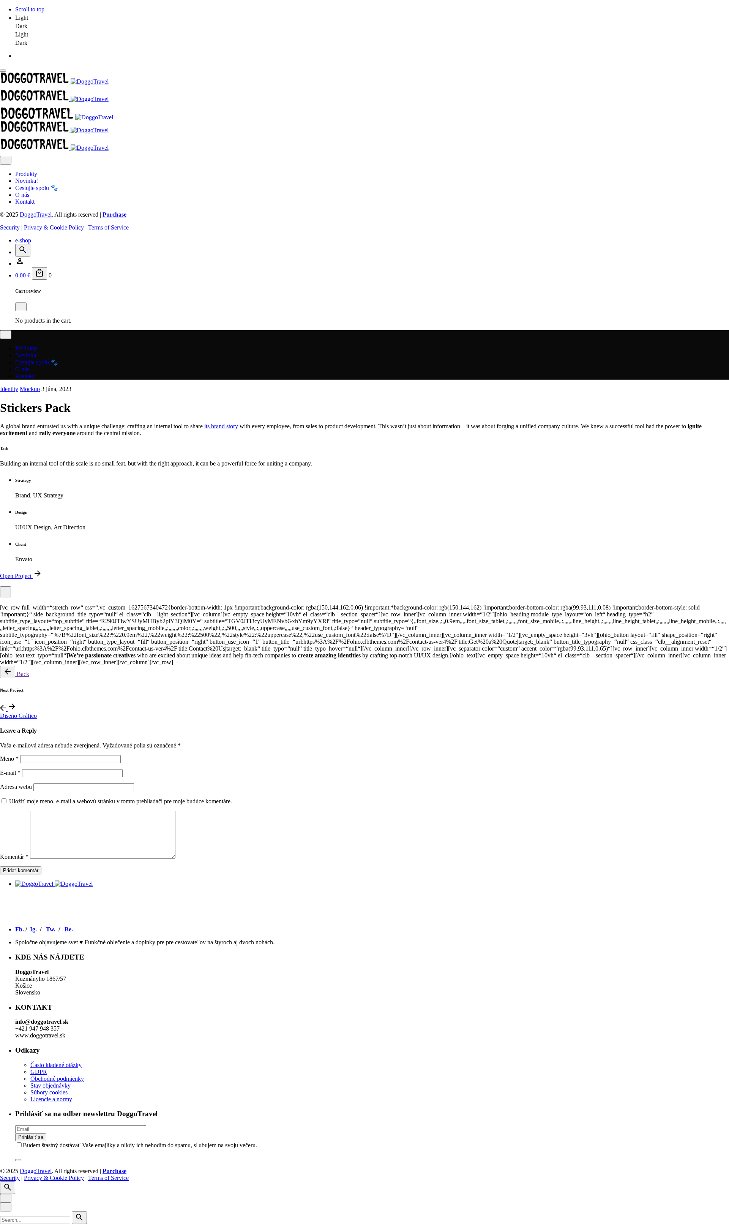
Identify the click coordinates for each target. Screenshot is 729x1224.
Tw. (50, 929)
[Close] (5, 160)
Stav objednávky (50, 1085)
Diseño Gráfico (18, 716)
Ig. (33, 929)
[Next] (12, 709)
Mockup (30, 389)
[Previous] (4, 709)
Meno (9, 758)
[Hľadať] (22, 250)
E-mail (10, 773)
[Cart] (39, 273)
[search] (79, 1217)
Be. (69, 929)
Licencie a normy (51, 1099)
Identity (9, 389)
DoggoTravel (36, 214)
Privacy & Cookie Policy (54, 227)
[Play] (5, 591)
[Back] (7, 672)
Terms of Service (108, 227)
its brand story (221, 426)
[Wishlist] (19, 263)
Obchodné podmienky (57, 1078)
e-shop (23, 240)
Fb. (19, 929)
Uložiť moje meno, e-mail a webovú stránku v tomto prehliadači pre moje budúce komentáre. (120, 801)
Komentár (14, 856)
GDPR (38, 1072)
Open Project (16, 576)
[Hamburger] (3, 71)
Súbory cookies (49, 1092)
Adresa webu (16, 787)
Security (10, 227)
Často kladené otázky (56, 1065)
